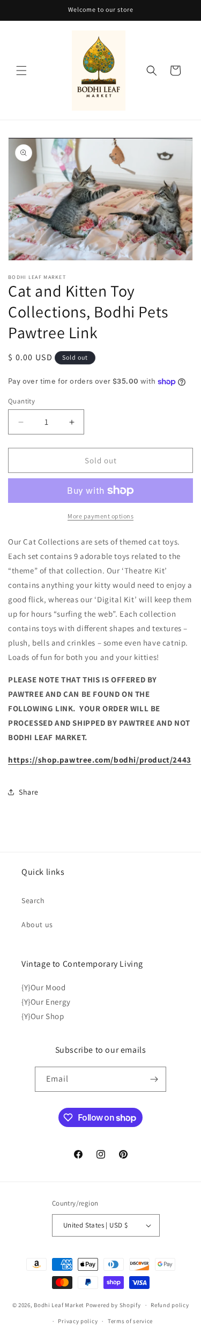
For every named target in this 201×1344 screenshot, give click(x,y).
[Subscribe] (154, 1079)
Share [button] (29, 792)
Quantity (21, 401)
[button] (21, 70)
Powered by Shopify (113, 1305)
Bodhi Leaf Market (59, 1305)
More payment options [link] (100, 516)
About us (37, 924)
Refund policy (170, 1305)
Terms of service (130, 1321)
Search (33, 900)
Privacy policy (78, 1321)
